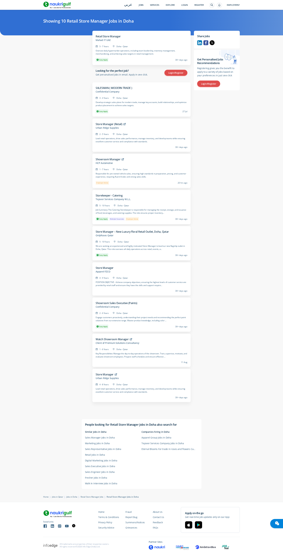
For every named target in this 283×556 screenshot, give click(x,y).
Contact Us (158, 517)
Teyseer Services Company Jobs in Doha (163, 443)
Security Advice (106, 527)
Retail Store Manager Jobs (92, 497)
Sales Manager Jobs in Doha (100, 437)
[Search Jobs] (211, 5)
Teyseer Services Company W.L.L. (113, 199)
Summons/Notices (135, 522)
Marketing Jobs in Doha (97, 443)
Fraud (128, 511)
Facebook (205, 42)
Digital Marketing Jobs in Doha (101, 460)
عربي (128, 5)
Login (184, 5)
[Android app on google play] (198, 524)
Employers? (233, 5)
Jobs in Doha (71, 497)
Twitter (212, 42)
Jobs (141, 5)
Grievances (131, 527)
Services (154, 5)
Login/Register (175, 72)
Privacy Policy (105, 522)
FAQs (155, 527)
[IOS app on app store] (188, 524)
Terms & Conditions (108, 517)
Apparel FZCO (103, 271)
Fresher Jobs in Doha (96, 477)
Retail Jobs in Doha (95, 454)
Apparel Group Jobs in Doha (156, 437)
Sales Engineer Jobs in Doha (100, 471)
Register (199, 5)
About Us (157, 511)
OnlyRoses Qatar (104, 235)
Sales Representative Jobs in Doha (103, 449)
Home (46, 497)
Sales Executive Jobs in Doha (100, 466)
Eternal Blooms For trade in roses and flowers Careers (170, 449)
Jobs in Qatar (57, 497)
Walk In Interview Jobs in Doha (101, 483)
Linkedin (199, 42)
